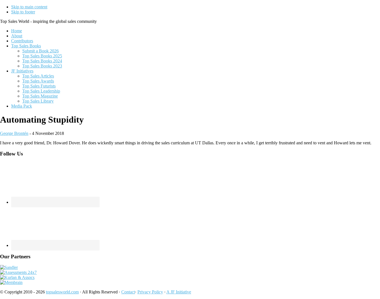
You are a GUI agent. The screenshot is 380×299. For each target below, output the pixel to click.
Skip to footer (23, 11)
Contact (128, 292)
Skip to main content (29, 6)
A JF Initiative (178, 292)
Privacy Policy (150, 292)
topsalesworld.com (62, 292)
